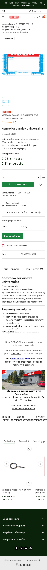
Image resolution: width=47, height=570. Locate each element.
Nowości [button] (24, 441)
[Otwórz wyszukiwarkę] (34, 17)
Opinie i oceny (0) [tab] (34, 269)
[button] (9, 122)
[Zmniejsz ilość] (4, 177)
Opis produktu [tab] (11, 269)
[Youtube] (26, 548)
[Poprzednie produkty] (6, 464)
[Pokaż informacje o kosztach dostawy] (39, 212)
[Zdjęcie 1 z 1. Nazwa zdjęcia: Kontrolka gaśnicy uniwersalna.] (6, 101)
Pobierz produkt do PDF (17, 245)
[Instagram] (21, 548)
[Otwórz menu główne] (3, 17)
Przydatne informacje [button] (14, 532)
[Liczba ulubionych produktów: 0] (38, 17)
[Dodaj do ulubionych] (40, 184)
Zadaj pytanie (12, 236)
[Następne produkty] (40, 464)
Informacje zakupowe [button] (14, 525)
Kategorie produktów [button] (14, 539)
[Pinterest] (30, 548)
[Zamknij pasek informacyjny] (44, 4)
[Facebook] (16, 548)
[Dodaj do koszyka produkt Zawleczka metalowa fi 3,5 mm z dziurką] (29, 483)
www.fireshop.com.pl (23, 408)
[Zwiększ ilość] (38, 177)
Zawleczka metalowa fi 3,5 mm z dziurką (16, 491)
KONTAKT (16, 353)
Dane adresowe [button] (11, 518)
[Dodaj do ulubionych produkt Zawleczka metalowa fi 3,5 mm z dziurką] (29, 449)
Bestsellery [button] (9, 441)
